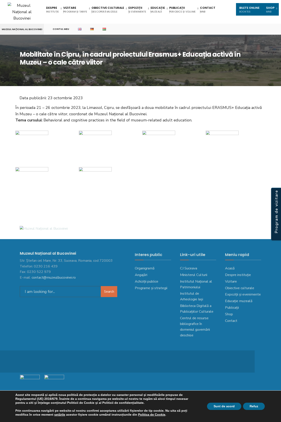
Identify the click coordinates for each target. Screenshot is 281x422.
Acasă (230, 268)
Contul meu (61, 29)
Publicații (182, 9)
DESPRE (52, 9)
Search (109, 291)
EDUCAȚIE (158, 9)
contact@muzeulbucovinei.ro (54, 277)
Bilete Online (249, 9)
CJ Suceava (188, 268)
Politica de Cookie (151, 414)
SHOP (270, 9)
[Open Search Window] (270, 29)
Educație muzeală (238, 301)
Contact (207, 9)
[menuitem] (54, 9)
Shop (229, 314)
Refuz (254, 406)
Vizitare (75, 9)
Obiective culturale (108, 9)
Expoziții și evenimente (243, 294)
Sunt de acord (224, 406)
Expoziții (137, 9)
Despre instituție (238, 274)
